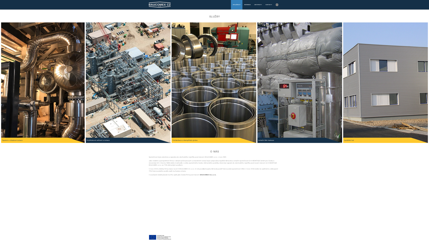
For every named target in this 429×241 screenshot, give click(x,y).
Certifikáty (258, 4)
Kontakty (269, 4)
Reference (247, 4)
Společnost (237, 4)
